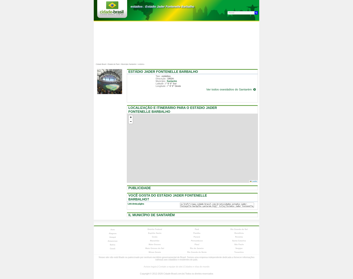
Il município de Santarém (151, 215)
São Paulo (239, 244)
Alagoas (113, 233)
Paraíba (196, 233)
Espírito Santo (154, 233)
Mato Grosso (155, 244)
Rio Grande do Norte (197, 252)
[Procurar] (256, 12)
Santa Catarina (239, 241)
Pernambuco (197, 241)
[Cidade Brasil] (112, 14)
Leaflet (254, 181)
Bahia (112, 245)
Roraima (239, 237)
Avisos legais (150, 266)
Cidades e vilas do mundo (196, 266)
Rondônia (239, 233)
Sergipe (239, 248)
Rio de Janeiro (197, 248)
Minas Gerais (155, 252)
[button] (131, 117)
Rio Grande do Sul (239, 229)
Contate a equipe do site (170, 266)
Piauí (197, 244)
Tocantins (239, 252)
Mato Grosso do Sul (154, 248)
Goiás (154, 237)
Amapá (112, 237)
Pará (197, 229)
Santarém (172, 81)
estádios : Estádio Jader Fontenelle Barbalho (162, 6)
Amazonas (112, 241)
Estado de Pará (113, 64)
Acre (112, 229)
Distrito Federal (155, 229)
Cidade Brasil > (102, 64)
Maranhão (154, 241)
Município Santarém (128, 64)
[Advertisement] (176, 42)
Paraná (197, 237)
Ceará (112, 248)
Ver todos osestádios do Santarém (229, 89)
